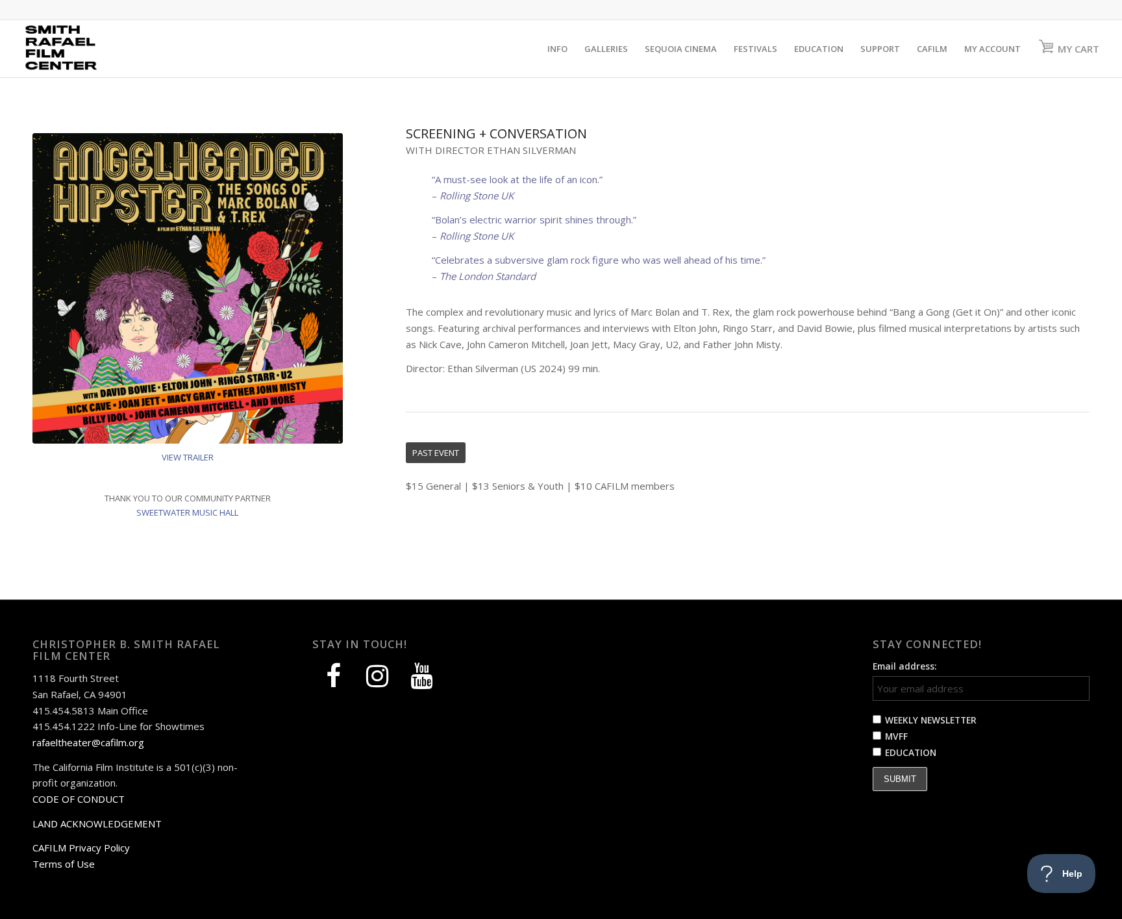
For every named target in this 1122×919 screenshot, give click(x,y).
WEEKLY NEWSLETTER (931, 720)
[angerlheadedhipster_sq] (187, 288)
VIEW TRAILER (188, 457)
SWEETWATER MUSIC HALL (187, 512)
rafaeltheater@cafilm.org (88, 742)
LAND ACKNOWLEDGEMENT (97, 823)
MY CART (1078, 48)
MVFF (896, 736)
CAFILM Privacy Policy (81, 847)
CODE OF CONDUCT (78, 798)
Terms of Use (63, 863)
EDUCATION (910, 752)
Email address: (905, 666)
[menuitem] (557, 48)
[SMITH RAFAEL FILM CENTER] (85, 48)
